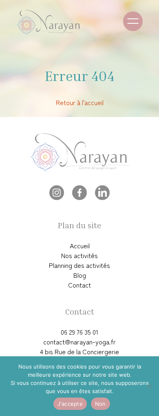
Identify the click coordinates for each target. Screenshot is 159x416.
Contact (79, 285)
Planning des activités (79, 265)
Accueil (80, 245)
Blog (79, 275)
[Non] (149, 386)
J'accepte (70, 403)
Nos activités (79, 255)
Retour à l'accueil (80, 102)
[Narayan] (57, 22)
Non (100, 403)
